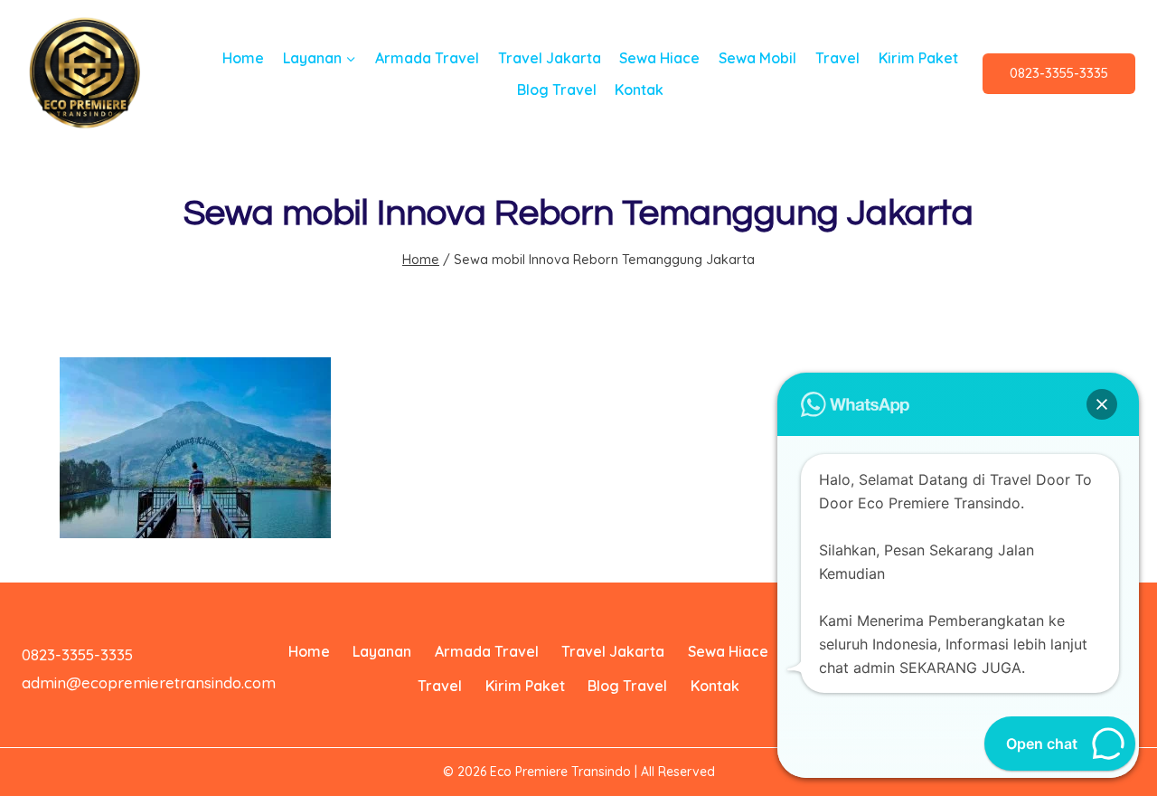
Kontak (639, 90)
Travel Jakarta (549, 58)
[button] (1101, 404)
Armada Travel (427, 58)
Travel (837, 58)
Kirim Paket (918, 58)
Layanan (382, 651)
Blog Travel (557, 90)
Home (243, 58)
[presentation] (195, 447)
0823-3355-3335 (1059, 72)
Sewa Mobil (757, 58)
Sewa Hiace (659, 58)
